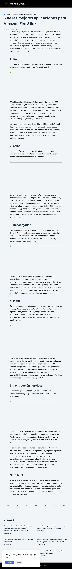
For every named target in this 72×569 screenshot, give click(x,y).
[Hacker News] (36, 505)
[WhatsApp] (54, 505)
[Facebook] (8, 505)
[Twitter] (17, 505)
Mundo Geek (17, 3)
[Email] (63, 505)
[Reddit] (26, 505)
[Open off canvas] (67, 4)
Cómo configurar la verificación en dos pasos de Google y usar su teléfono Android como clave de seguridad (18, 528)
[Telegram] (45, 505)
